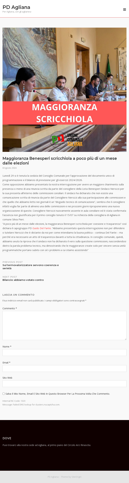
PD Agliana (16, 7)
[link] (41, 228)
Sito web (7, 377)
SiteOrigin (76, 476)
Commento (10, 308)
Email (6, 362)
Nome (7, 346)
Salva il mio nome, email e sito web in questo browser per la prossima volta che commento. (58, 393)
